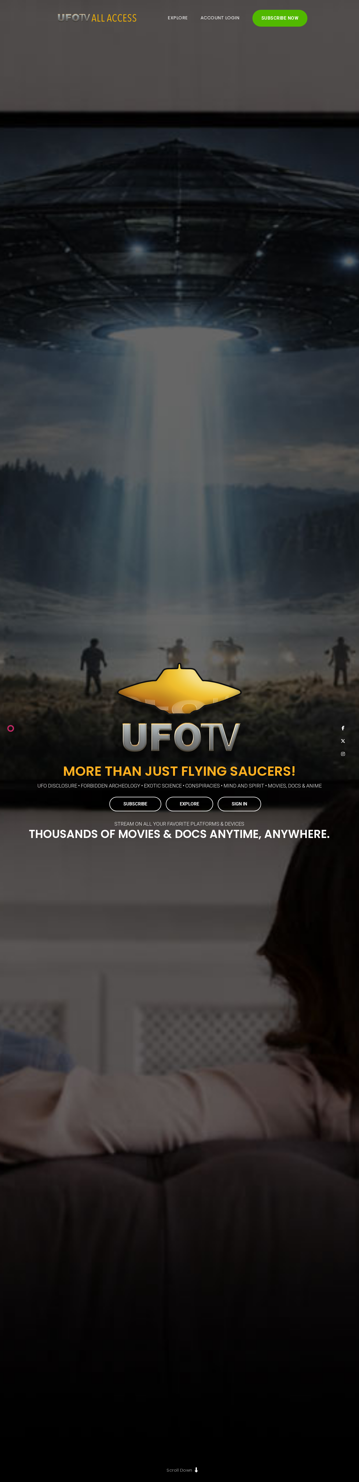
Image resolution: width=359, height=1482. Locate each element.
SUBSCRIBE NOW (280, 18)
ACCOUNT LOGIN (220, 18)
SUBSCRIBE (135, 804)
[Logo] (94, 18)
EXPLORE (178, 18)
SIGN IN (239, 804)
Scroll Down (179, 1470)
